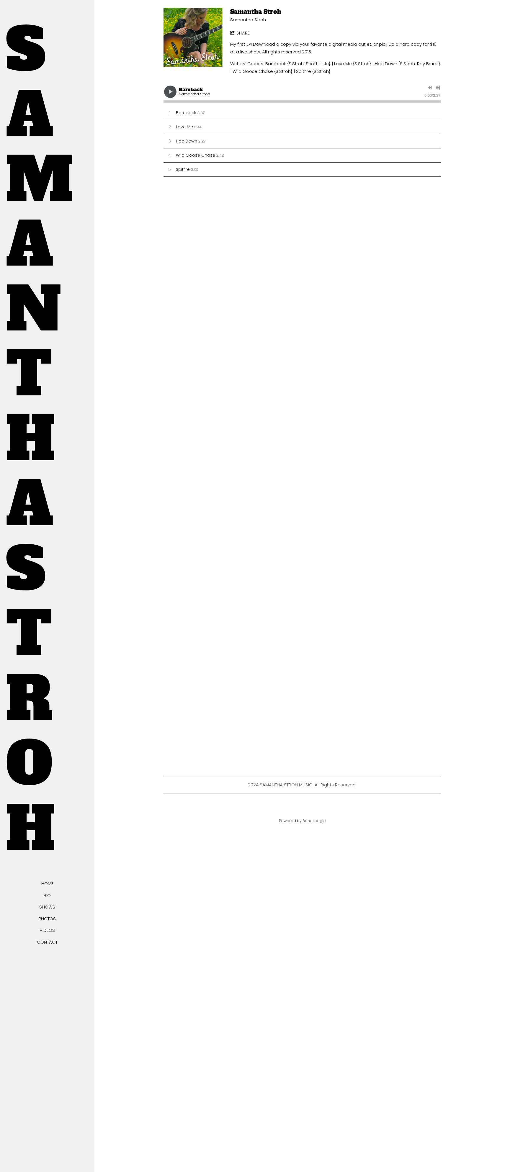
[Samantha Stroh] (193, 37)
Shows (47, 907)
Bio (47, 895)
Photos (47, 919)
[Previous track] (429, 87)
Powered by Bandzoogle (302, 820)
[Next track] (437, 87)
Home (47, 883)
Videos (47, 930)
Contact (47, 942)
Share (243, 33)
